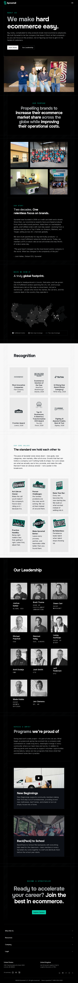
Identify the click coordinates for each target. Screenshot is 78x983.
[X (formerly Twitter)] (72, 973)
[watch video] (39, 778)
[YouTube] (62, 973)
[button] (39, 930)
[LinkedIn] (59, 973)
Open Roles (13, 47)
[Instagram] (69, 973)
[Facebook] (66, 973)
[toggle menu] (72, 3)
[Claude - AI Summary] (19, 972)
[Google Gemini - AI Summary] (16, 972)
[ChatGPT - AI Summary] (13, 972)
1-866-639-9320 (57, 980)
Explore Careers (39, 912)
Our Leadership (27, 47)
